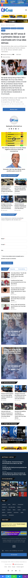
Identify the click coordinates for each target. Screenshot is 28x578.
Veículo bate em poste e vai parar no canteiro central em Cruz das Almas (20, 206)
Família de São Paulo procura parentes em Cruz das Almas (18, 282)
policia (24, 509)
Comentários (21, 269)
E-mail (3, 244)
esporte (3, 509)
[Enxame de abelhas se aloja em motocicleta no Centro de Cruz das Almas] (21, 406)
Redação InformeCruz (7, 54)
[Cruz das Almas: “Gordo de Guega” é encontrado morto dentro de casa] (5, 275)
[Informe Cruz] (7, 10)
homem (9, 509)
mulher (19, 509)
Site (2, 250)
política (3, 512)
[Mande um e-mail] (13, 54)
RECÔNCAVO (20, 28)
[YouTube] (16, 129)
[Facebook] (12, 129)
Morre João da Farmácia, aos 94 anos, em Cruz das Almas (18, 306)
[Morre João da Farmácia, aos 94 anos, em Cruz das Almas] (5, 307)
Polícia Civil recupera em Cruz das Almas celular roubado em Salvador (21, 189)
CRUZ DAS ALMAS (10, 25)
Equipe (13, 566)
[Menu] (26, 10)
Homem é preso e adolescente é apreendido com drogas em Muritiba (7, 189)
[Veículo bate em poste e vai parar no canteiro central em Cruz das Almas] (21, 199)
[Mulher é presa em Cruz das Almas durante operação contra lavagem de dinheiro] (14, 494)
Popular (5, 269)
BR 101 (14, 504)
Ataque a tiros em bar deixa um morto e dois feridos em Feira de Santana (7, 206)
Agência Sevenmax (18, 564)
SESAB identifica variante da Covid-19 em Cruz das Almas (18, 298)
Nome (3, 238)
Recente (12, 269)
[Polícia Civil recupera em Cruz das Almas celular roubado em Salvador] (21, 181)
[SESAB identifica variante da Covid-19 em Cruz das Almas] (5, 299)
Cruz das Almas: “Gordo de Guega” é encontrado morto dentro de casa (18, 274)
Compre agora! (20, 566)
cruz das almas (12, 507)
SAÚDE (3, 30)
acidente (4, 504)
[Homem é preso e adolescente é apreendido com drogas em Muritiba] (7, 181)
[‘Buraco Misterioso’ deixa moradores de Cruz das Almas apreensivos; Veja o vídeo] (5, 290)
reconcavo (16, 512)
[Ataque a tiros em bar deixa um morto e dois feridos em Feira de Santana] (7, 199)
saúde (22, 512)
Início (3, 25)
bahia (9, 504)
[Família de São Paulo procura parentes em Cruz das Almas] (5, 283)
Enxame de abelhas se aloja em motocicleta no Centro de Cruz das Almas (20, 415)
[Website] (10, 129)
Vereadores (11, 515)
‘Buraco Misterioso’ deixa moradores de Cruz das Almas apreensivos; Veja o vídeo (18, 290)
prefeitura (9, 512)
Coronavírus (20, 504)
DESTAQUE (13, 28)
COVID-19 (4, 507)
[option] (14, 434)
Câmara (19, 507)
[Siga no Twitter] (12, 54)
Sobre (9, 566)
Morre (14, 509)
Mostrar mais (13, 109)
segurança (4, 515)
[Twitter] (14, 129)
